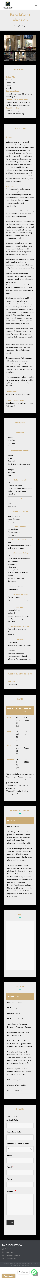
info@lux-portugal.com (12, 1255)
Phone (9, 1179)
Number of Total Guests (18, 1144)
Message (11, 1191)
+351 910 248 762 (10, 1252)
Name (10, 1156)
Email (10, 1167)
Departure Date (14, 1132)
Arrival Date (13, 1120)
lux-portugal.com (10, 1258)
